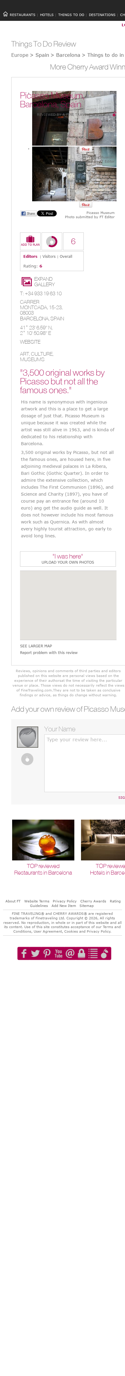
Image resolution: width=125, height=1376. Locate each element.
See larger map (36, 646)
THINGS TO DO (71, 15)
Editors (30, 256)
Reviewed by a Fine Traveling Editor (73, 114)
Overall (66, 256)
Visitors (49, 256)
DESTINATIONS (102, 15)
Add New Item (64, 906)
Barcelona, (35, 319)
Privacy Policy (65, 901)
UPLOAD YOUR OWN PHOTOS (68, 562)
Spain (57, 319)
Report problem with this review (49, 653)
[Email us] (70, 970)
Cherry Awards (93, 901)
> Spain (39, 55)
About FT (13, 901)
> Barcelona (65, 55)
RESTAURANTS (22, 15)
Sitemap (86, 906)
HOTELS (47, 15)
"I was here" (67, 557)
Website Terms (36, 901)
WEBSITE (30, 342)
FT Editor (107, 161)
